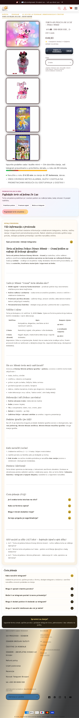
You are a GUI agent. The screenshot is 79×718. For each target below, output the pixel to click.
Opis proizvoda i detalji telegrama (21, 242)
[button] (76, 8)
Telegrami (15, 14)
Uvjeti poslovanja (13, 666)
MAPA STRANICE (44, 655)
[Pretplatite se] (36, 697)
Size (47, 58)
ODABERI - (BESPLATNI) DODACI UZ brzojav (21, 653)
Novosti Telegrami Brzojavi (17, 677)
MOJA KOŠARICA (44, 634)
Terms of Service (47, 641)
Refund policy (12, 660)
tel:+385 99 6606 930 (15, 682)
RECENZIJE (43, 652)
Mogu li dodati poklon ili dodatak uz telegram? (26, 602)
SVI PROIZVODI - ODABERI (17, 636)
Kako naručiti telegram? (16, 576)
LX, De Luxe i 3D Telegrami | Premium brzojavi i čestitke (43, 14)
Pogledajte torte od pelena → (15, 212)
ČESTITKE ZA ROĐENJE (16, 647)
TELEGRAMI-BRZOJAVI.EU (28, 716)
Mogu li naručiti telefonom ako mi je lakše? (24, 608)
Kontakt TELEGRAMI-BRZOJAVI (51, 649)
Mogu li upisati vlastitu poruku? (19, 589)
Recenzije (10, 671)
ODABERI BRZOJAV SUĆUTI (17, 641)
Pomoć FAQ (43, 645)
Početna (5, 14)
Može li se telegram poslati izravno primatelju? (26, 595)
